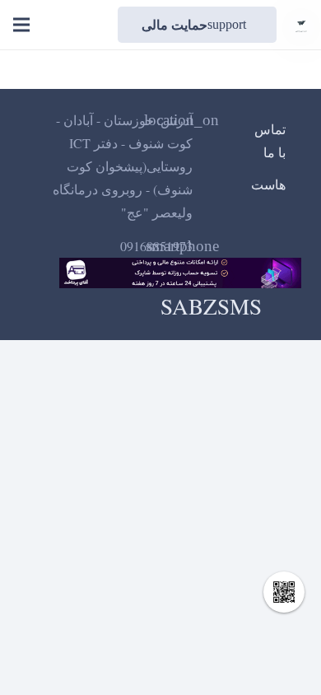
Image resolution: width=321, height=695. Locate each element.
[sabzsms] (301, 24)
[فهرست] (21, 24)
